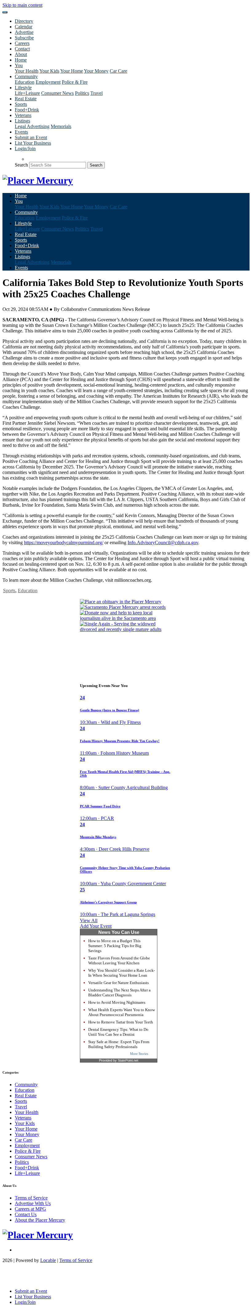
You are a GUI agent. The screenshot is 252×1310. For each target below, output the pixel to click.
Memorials (61, 126)
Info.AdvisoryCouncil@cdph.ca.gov (163, 542)
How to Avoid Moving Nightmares (116, 1002)
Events (21, 132)
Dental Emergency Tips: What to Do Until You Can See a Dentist (118, 1032)
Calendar (23, 26)
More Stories (139, 1053)
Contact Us (26, 1214)
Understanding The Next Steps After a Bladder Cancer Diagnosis (119, 992)
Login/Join (25, 148)
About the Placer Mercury (40, 1220)
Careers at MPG (30, 1209)
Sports (21, 104)
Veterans (23, 115)
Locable (48, 1260)
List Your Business (33, 143)
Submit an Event (31, 137)
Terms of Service (31, 1197)
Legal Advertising (32, 126)
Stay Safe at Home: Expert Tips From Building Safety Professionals (118, 1044)
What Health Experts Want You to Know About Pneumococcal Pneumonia (121, 1012)
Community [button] (26, 76)
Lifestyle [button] (23, 87)
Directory (24, 21)
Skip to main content (22, 5)
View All (88, 920)
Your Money (96, 71)
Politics (82, 93)
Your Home (71, 71)
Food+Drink (27, 109)
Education (24, 82)
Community (26, 1084)
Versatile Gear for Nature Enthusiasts (118, 982)
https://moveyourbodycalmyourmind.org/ (63, 542)
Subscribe (24, 37)
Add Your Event (96, 926)
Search (21, 164)
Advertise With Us (33, 1203)
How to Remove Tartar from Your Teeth (120, 1022)
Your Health (26, 71)
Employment (48, 82)
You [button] (19, 65)
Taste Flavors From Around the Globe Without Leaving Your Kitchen (119, 960)
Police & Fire (75, 82)
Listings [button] (22, 120)
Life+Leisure (27, 93)
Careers (22, 43)
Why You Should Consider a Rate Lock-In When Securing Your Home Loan (121, 973)
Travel (96, 93)
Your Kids (49, 71)
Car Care (118, 71)
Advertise (24, 32)
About (21, 54)
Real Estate (26, 98)
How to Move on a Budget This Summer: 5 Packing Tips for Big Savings (114, 945)
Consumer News (57, 93)
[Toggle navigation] (4, 12)
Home (21, 59)
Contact (22, 48)
